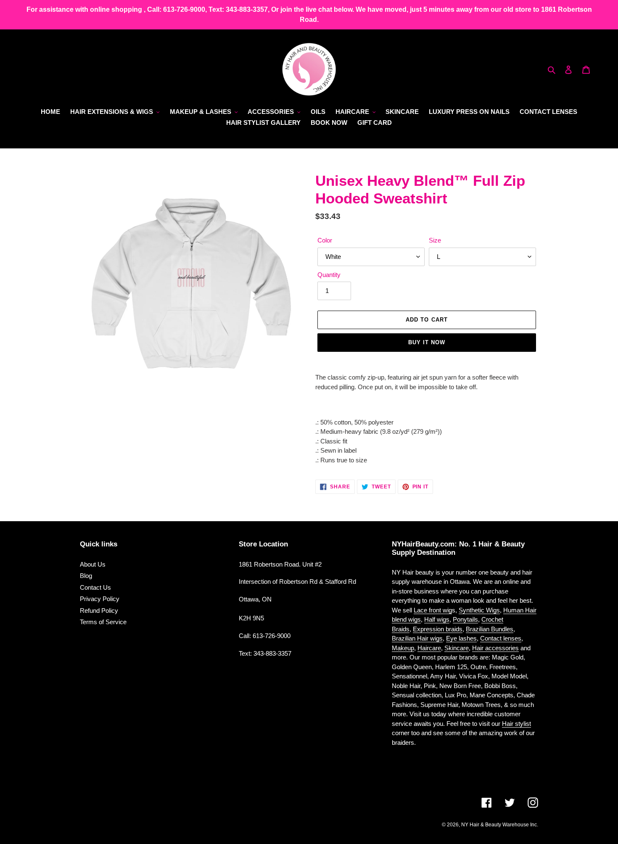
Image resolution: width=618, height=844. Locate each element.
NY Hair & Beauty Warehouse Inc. (499, 825)
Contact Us (95, 587)
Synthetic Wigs (479, 610)
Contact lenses (500, 638)
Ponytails (465, 619)
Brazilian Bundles (489, 629)
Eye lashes (461, 638)
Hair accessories (495, 647)
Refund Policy (99, 610)
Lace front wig (433, 610)
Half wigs (436, 619)
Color (324, 240)
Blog (86, 575)
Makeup (403, 647)
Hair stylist (516, 723)
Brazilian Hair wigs (417, 638)
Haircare (429, 647)
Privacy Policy (99, 598)
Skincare (456, 647)
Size (435, 240)
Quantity (329, 274)
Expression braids (437, 629)
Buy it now (426, 342)
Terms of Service (103, 621)
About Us (93, 564)
